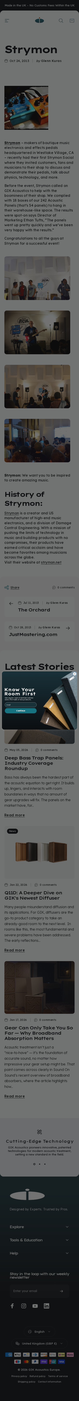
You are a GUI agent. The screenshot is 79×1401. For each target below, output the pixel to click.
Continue (20, 711)
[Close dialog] (74, 674)
